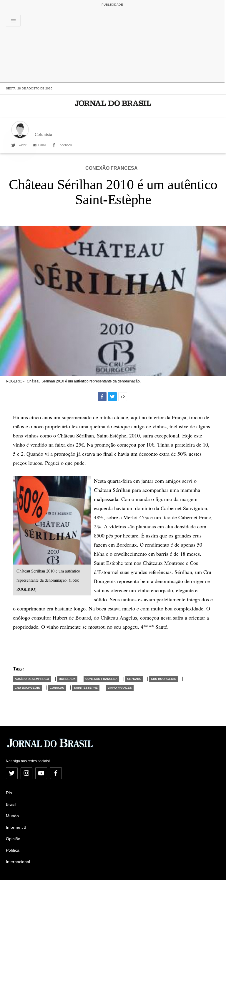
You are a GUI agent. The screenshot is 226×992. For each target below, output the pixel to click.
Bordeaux (67, 678)
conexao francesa (101, 678)
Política (12, 850)
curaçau (57, 687)
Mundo (12, 815)
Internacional (18, 861)
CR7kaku (134, 678)
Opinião (13, 838)
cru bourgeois (163, 678)
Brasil (11, 804)
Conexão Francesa (111, 168)
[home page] (113, 103)
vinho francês (119, 687)
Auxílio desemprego (32, 678)
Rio (9, 792)
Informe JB (16, 827)
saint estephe (86, 687)
